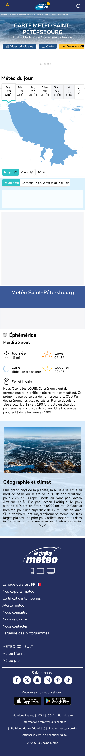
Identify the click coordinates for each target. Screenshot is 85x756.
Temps (8, 172)
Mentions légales (23, 715)
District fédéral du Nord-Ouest (33, 14)
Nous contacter (14, 626)
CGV (51, 715)
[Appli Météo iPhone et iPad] (27, 701)
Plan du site (65, 715)
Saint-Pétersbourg (59, 14)
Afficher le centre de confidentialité (44, 735)
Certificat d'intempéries (21, 598)
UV (39, 172)
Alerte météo (13, 605)
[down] (42, 526)
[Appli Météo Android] (57, 701)
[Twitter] (27, 680)
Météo (4, 14)
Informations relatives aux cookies (44, 722)
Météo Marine (13, 653)
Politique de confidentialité (28, 729)
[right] (79, 91)
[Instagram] (48, 680)
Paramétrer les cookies (63, 728)
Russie (13, 14)
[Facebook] (17, 680)
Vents (24, 172)
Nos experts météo (18, 591)
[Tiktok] (68, 680)
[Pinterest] (58, 680)
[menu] (6, 6)
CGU (41, 715)
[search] (78, 6)
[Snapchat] (37, 680)
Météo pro (11, 660)
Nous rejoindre (14, 619)
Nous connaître (14, 612)
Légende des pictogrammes (25, 633)
